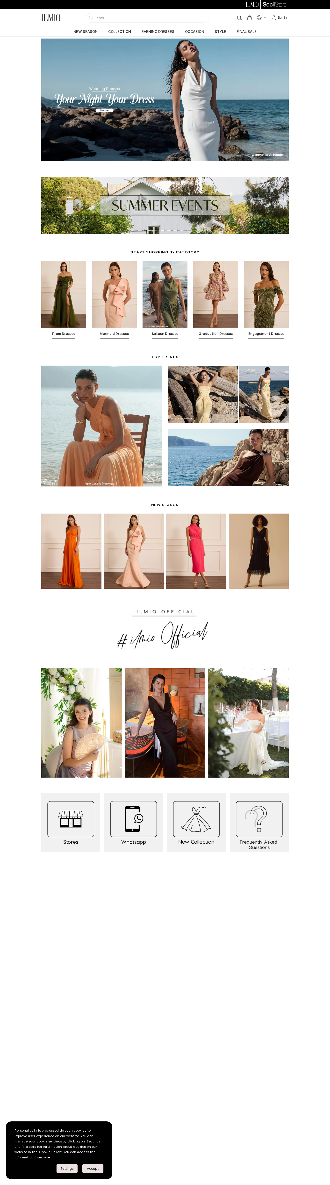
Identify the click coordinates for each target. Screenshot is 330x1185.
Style (220, 31)
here (46, 1157)
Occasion (194, 31)
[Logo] (50, 17)
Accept (93, 1168)
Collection (119, 31)
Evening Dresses (158, 31)
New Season (85, 31)
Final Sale (247, 31)
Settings (67, 1168)
